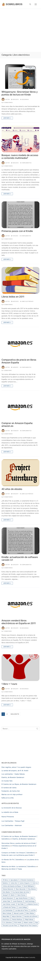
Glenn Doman (21, 895)
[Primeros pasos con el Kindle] (20, 214)
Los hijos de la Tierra (21, 910)
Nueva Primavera (8, 817)
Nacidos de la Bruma (30, 916)
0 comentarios (8, 102)
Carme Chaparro (24, 883)
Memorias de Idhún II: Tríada (12, 869)
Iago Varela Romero (22, 898)
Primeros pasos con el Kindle (17, 231)
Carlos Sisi (13, 883)
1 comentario (7, 370)
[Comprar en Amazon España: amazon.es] (20, 406)
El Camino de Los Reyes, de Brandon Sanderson (19, 784)
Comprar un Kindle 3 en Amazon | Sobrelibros (18, 853)
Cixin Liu (35, 883)
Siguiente (15, 714)
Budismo (5, 883)
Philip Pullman (29, 919)
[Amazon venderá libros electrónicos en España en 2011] (20, 604)
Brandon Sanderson (27, 880)
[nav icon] (36, 4)
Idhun (32, 898)
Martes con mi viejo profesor (12, 794)
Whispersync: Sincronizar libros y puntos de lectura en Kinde (20, 93)
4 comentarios (8, 434)
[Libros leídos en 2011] (20, 280)
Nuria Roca (6, 919)
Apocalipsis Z (14, 880)
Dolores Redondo (8, 889)
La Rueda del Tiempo (9, 907)
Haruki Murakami (8, 898)
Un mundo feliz (7, 781)
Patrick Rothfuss (17, 919)
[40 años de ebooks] (20, 472)
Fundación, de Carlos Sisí (11, 791)
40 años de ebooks (12, 489)
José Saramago (30, 901)
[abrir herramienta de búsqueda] (30, 4)
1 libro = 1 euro (9, 684)
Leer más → (7, 118)
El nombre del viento (9, 788)
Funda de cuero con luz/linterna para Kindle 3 (18, 855)
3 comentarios (8, 691)
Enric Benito (6, 892)
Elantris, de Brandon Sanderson (13, 777)
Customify (32, 957)
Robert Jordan (28, 922)
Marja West (6, 916)
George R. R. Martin (9, 895)
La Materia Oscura (32, 904)
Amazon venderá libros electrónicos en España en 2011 (19, 622)
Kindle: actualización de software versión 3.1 (20, 558)
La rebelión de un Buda (10, 812)
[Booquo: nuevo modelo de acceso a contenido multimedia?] (20, 139)
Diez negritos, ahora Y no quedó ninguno (16, 767)
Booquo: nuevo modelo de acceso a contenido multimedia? (20, 156)
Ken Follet (21, 904)
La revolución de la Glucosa (12, 808)
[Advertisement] (20, 30)
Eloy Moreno (32, 889)
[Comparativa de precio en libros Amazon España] (20, 343)
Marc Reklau (30, 913)
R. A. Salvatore (7, 922)
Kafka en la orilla (8, 798)
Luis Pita (33, 910)
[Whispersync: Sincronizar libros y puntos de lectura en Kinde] (20, 75)
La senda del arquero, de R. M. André (15, 771)
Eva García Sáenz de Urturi (20, 892)
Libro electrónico (27, 301)
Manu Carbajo (7, 913)
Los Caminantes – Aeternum (12, 825)
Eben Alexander (21, 889)
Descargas (25, 99)
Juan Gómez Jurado (9, 904)
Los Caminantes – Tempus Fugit (13, 821)
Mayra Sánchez (17, 916)
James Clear (6, 901)
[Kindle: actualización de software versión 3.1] (20, 540)
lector (7, 99)
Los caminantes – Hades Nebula (13, 774)
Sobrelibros (14, 4)
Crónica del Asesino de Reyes (12, 886)
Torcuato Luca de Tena (10, 925)
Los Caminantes (7, 910)
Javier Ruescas (17, 901)
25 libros (5, 880)
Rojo (36, 922)
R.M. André (17, 922)
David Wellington (29, 886)
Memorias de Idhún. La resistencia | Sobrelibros (19, 866)
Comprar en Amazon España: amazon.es (17, 424)
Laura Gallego (22, 907)
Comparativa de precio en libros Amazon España (19, 361)
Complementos (26, 163)
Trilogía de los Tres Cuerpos (28, 925)
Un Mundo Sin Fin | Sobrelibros (13, 859)
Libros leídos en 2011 (13, 296)
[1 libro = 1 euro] (20, 667)
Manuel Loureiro (19, 913)
